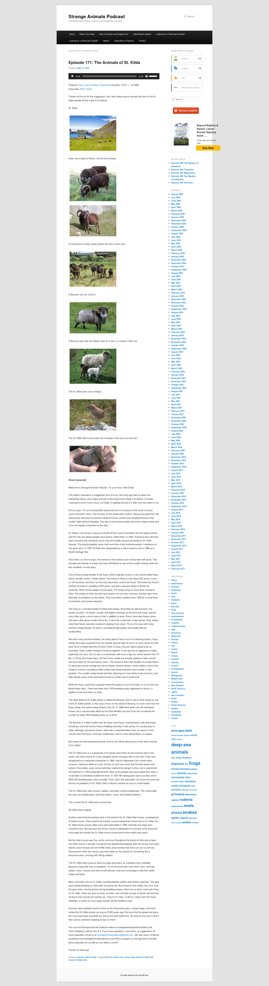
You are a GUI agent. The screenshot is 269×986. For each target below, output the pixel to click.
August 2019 (177, 470)
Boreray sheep (111, 957)
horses (174, 655)
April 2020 (176, 443)
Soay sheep (136, 957)
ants (174, 730)
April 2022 (176, 364)
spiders (174, 708)
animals (80, 957)
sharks (174, 701)
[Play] (72, 76)
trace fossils (176, 822)
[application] (113, 76)
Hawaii (174, 652)
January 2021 (177, 414)
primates (177, 794)
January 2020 (177, 453)
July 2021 (175, 394)
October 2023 (177, 305)
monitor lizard (177, 781)
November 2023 (178, 302)
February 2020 (178, 450)
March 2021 (176, 407)
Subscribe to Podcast (124, 40)
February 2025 (178, 253)
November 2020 (178, 420)
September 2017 (179, 545)
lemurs (174, 672)
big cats (175, 606)
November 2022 (178, 341)
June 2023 (176, 318)
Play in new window (88, 84)
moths (175, 785)
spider (175, 818)
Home (72, 34)
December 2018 (178, 496)
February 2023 (178, 332)
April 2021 (176, 404)
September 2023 (179, 309)
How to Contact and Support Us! (113, 34)
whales (174, 718)
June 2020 (176, 437)
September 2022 (179, 348)
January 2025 (177, 256)
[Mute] (146, 76)
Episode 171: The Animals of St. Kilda (104, 62)
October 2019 (177, 463)
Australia (175, 599)
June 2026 (176, 200)
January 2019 (177, 493)
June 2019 (176, 476)
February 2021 (178, 410)
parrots (185, 789)
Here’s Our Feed (87, 34)
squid (184, 818)
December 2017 (178, 535)
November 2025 (178, 223)
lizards (181, 773)
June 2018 (176, 516)
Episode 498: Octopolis (182, 169)
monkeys (190, 781)
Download (105, 84)
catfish (193, 735)
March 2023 (176, 328)
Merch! (106, 40)
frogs (194, 763)
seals (189, 805)
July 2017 (175, 552)
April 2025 (176, 246)
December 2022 (178, 338)
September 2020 (179, 427)
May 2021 (175, 401)
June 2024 (176, 279)
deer (173, 629)
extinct (174, 642)
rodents (186, 799)
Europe (93, 957)
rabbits (175, 800)
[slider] (153, 76)
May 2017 (175, 558)
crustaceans (177, 619)
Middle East (177, 678)
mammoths (192, 773)
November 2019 (178, 460)
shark (174, 698)
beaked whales (177, 735)
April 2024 (176, 285)
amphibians (177, 583)
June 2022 (176, 358)
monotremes (177, 682)
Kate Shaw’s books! (142, 34)
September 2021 (179, 387)
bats (188, 730)
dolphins (187, 757)
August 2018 (177, 509)
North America (178, 688)
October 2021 (177, 384)
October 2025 (177, 226)
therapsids (176, 714)
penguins (193, 790)
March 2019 (176, 486)
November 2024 (178, 263)
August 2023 (177, 312)
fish (173, 645)
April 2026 (176, 207)
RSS (82, 89)
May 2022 (175, 361)
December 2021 (178, 378)
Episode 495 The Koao (182, 182)
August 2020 (177, 430)
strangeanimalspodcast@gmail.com (115, 934)
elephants (176, 635)
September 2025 (179, 230)
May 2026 (175, 203)
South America (178, 704)
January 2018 (177, 532)
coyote (179, 739)
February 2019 (178, 489)
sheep (127, 957)
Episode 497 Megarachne (183, 172)
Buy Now (208, 148)
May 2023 (175, 322)
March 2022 (176, 368)
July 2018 (175, 512)
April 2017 (176, 562)
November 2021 (178, 381)
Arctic (174, 593)
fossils (174, 649)
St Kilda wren (81, 959)
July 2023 (175, 315)
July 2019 (175, 473)
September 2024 (179, 269)
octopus (184, 785)
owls (193, 785)
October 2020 (177, 424)
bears (174, 603)
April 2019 (176, 483)
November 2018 (178, 499)
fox (186, 763)
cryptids (175, 622)
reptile (174, 691)
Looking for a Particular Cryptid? (83, 40)
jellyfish (194, 769)
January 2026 (177, 217)
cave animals (177, 612)
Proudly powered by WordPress (134, 975)
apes (181, 730)
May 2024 (175, 282)
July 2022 (175, 355)
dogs (179, 757)
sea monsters (177, 695)
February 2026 (178, 213)
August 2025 (177, 233)
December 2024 (178, 259)
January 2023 (177, 335)
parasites (176, 789)
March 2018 (176, 525)
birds (87, 957)
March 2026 (176, 210)
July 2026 (175, 197)
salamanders (177, 806)
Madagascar (177, 675)
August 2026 (177, 194)
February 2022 (178, 371)
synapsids (176, 711)
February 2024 (178, 292)
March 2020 (176, 447)
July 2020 (175, 433)
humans (175, 658)
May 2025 (175, 243)
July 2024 (175, 276)
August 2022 (177, 351)
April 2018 (176, 522)
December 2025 (178, 220)
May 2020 (175, 440)
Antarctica (176, 589)
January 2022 (177, 374)
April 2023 (176, 325)
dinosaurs (176, 632)
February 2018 (178, 529)
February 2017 (178, 568)
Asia (173, 596)
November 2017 (178, 539)
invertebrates (177, 668)
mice (121, 957)
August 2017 (177, 548)
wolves (195, 822)
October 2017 (177, 542)
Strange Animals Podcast (96, 16)
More (89, 89)
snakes (190, 812)
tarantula (192, 818)
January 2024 (177, 295)
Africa (174, 580)
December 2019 (178, 456)
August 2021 (177, 391)
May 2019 (175, 479)
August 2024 (177, 272)
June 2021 (176, 397)
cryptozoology (178, 626)
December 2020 (178, 417)
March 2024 (176, 289)
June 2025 (176, 240)
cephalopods (177, 616)
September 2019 (179, 466)
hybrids (175, 662)
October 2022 (177, 345)
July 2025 (175, 236)
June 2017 (176, 555)
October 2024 (177, 266)
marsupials (177, 777)
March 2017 (176, 565)
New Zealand (177, 685)
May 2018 (175, 519)
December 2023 (178, 299)
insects (174, 665)
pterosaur (190, 794)
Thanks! (142, 40)
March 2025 (176, 249)
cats (173, 738)
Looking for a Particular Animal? (170, 34)
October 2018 (177, 502)
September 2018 (179, 506)
